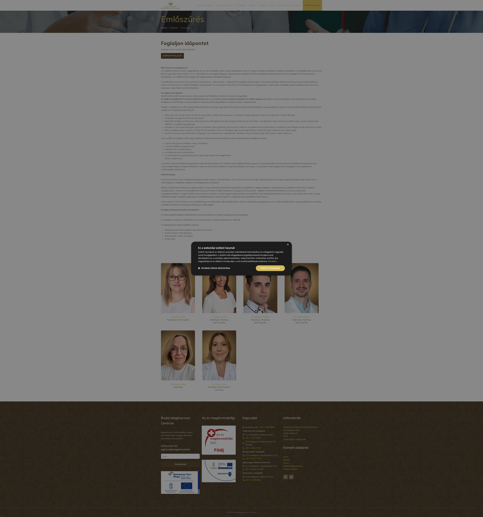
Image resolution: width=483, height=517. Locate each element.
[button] (214, 268)
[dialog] (241, 258)
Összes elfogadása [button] (270, 268)
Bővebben (272, 261)
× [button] (288, 244)
